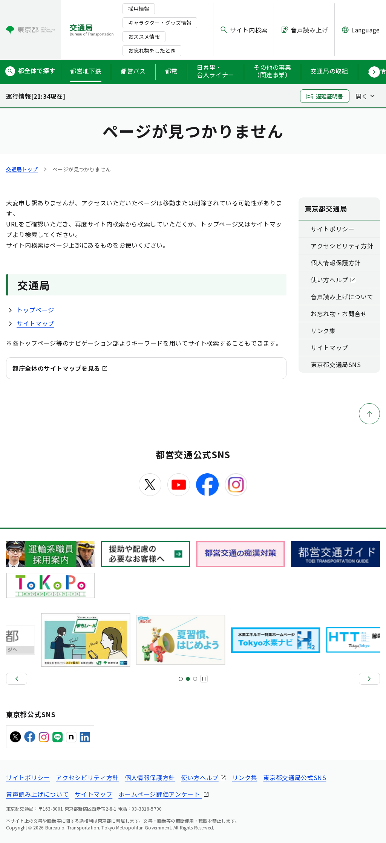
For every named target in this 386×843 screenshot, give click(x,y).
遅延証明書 (329, 96)
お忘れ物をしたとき (152, 50)
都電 (171, 70)
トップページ (35, 309)
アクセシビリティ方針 (342, 245)
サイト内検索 (249, 29)
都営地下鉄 (85, 70)
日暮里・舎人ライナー (215, 71)
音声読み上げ (309, 29)
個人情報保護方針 (336, 262)
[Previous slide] (16, 679)
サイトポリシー (332, 228)
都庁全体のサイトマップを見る (56, 368)
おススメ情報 (144, 36)
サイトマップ (35, 323)
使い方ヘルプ (329, 279)
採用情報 (138, 8)
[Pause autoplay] (204, 678)
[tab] (181, 679)
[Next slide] (369, 679)
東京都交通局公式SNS (294, 777)
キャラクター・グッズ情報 (159, 22)
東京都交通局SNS (336, 364)
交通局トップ (22, 169)
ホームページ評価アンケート (160, 794)
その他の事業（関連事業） (272, 71)
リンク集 (323, 330)
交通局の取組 (329, 70)
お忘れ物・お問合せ (339, 313)
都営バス (133, 70)
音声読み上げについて (342, 296)
